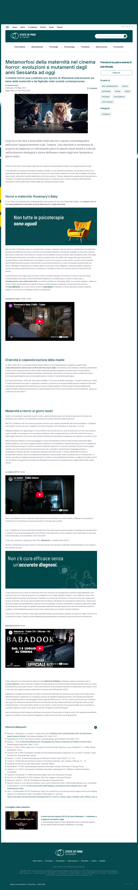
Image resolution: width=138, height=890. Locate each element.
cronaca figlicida (12, 684)
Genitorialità (106, 91)
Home (15, 27)
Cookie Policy (41, 884)
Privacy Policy (32, 884)
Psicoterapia (69, 47)
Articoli (43, 27)
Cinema (125, 86)
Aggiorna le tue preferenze (18, 884)
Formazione (118, 47)
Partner (60, 27)
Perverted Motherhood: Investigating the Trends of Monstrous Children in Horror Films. (57, 742)
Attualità (102, 861)
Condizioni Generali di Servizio (65, 875)
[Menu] (7, 27)
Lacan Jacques (107, 102)
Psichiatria (85, 47)
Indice (22, 27)
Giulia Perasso (13, 85)
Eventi (51, 27)
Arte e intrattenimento (110, 86)
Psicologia (53, 47)
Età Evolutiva (20, 47)
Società (117, 91)
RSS (90, 875)
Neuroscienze (101, 47)
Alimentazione (37, 47)
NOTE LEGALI (50, 875)
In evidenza (32, 27)
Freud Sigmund (119, 97)
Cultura (127, 91)
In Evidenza (106, 114)
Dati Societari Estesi (82, 875)
